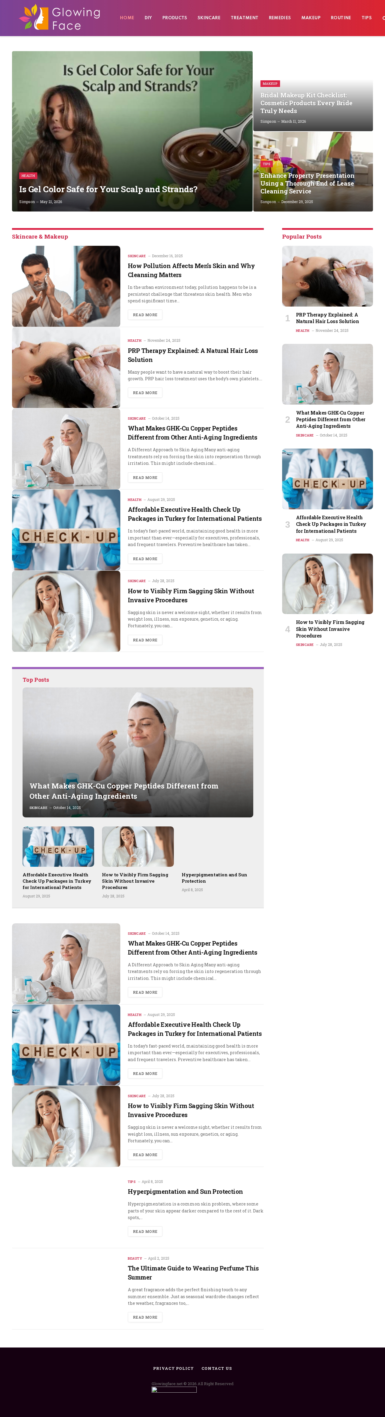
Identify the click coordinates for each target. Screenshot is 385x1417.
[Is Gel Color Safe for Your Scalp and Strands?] (132, 131)
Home (127, 18)
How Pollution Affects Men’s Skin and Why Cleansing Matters (191, 270)
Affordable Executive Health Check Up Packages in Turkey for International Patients (195, 513)
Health (28, 175)
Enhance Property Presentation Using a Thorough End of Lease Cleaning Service (307, 183)
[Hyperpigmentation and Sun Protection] (217, 846)
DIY (148, 18)
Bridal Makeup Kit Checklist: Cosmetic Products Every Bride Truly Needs (306, 103)
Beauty (135, 1258)
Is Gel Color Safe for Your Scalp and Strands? (108, 189)
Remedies (280, 18)
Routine (341, 18)
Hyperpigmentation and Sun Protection (214, 878)
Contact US (217, 1368)
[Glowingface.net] (59, 18)
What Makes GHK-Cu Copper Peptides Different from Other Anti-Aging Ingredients (192, 432)
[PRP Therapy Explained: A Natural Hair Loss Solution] (66, 367)
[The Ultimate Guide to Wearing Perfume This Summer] (66, 1288)
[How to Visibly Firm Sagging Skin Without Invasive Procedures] (66, 611)
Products (174, 18)
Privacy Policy (173, 1368)
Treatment (245, 18)
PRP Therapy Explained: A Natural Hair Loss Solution (193, 355)
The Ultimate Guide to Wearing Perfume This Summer (193, 1272)
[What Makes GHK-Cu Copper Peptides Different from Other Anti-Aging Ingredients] (66, 448)
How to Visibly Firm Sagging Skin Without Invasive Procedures (191, 595)
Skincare (209, 18)
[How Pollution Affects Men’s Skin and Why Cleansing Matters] (66, 286)
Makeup (311, 18)
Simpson (27, 201)
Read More (145, 314)
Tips (367, 18)
